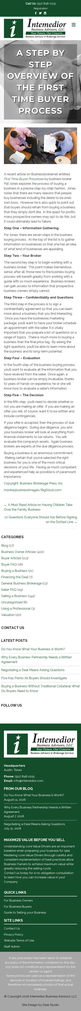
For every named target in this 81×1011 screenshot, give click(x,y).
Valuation (8, 615)
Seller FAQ (9, 590)
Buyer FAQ (9, 564)
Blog (4, 545)
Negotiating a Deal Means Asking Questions (33, 670)
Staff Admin (12, 946)
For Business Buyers (17, 906)
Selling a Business (14, 596)
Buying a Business (14, 571)
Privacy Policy (13, 934)
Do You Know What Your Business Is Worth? (33, 649)
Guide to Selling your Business (25, 912)
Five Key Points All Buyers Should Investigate (34, 678)
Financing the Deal (14, 577)
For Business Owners (18, 900)
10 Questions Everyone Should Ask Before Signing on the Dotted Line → (41, 519)
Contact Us (12, 928)
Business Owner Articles (18, 552)
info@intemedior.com (28, 781)
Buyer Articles (11, 558)
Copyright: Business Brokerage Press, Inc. (33, 483)
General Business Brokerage (21, 583)
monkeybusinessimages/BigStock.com (32, 490)
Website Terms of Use (19, 940)
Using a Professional (15, 608)
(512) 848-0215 (46, 3)
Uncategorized (12, 602)
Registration (41, 8)
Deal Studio (51, 1005)
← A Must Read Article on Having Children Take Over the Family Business (38, 507)
